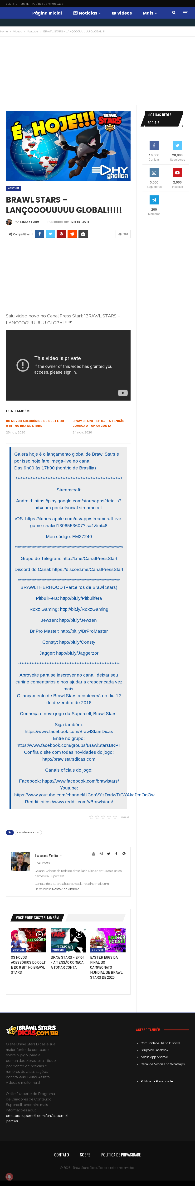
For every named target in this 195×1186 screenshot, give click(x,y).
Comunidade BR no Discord (160, 1043)
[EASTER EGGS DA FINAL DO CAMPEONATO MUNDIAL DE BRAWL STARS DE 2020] (108, 940)
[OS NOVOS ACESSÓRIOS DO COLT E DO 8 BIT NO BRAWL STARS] (28, 940)
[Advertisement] (97, 72)
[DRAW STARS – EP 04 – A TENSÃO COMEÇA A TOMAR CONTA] (68, 940)
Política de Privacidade (47, 3)
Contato (11, 3)
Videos (124, 13)
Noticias (88, 13)
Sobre (25, 3)
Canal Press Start (28, 832)
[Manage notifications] (9, 1177)
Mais (148, 13)
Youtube (13, 188)
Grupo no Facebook (154, 1050)
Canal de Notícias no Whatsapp (163, 1064)
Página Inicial (47, 13)
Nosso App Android (65, 889)
